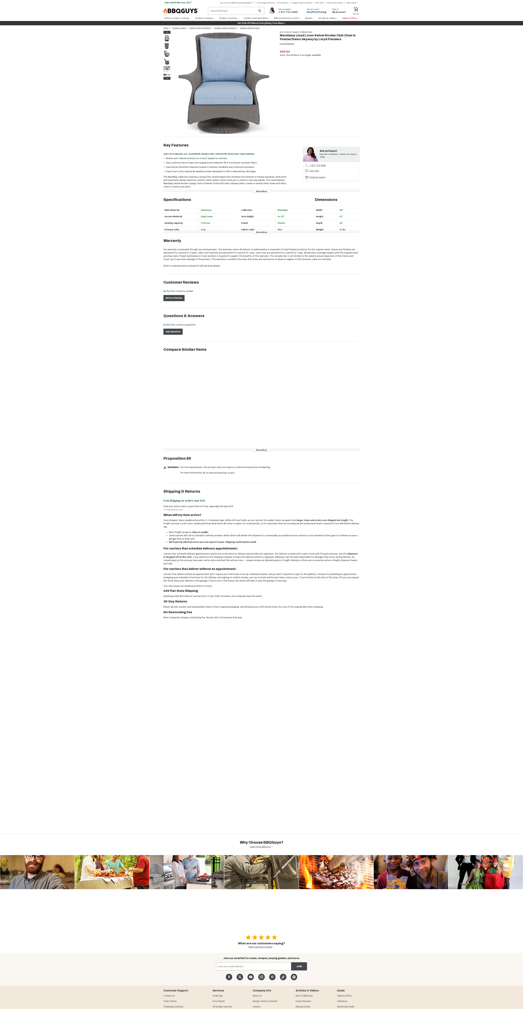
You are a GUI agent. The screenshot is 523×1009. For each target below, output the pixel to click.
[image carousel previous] (167, 32)
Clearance (342, 1001)
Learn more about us (260, 846)
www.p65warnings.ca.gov (222, 472)
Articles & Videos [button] (327, 18)
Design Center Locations (302, 3)
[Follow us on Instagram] (261, 977)
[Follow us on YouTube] (250, 977)
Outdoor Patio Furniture (199, 28)
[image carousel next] (167, 78)
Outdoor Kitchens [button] (203, 18)
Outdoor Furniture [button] (228, 18)
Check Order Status (335, 3)
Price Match (218, 1001)
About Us (257, 995)
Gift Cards (319, 3)
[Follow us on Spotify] (294, 977)
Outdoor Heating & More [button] (256, 18)
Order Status (170, 1001)
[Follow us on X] (240, 977)
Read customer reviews (260, 947)
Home (166, 28)
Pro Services (283, 3)
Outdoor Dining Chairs (249, 28)
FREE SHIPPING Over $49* (178, 2)
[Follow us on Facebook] (229, 977)
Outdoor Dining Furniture (225, 28)
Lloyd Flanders (287, 43)
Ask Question (173, 331)
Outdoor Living (179, 28)
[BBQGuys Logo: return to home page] (184, 11)
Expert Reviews (303, 1001)
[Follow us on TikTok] (283, 977)
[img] (223, 84)
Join (299, 966)
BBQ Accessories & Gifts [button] (286, 18)
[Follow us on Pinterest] (272, 977)
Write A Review (174, 298)
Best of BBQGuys (304, 995)
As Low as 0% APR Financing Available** (237, 3)
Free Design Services (266, 3)
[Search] (260, 11)
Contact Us (169, 995)
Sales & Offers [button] (349, 18)
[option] (166, 40)
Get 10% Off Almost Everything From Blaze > (262, 23)
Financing (217, 995)
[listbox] (167, 55)
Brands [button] (308, 18)
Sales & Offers (344, 995)
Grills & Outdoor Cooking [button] (176, 18)
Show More (261, 191)
